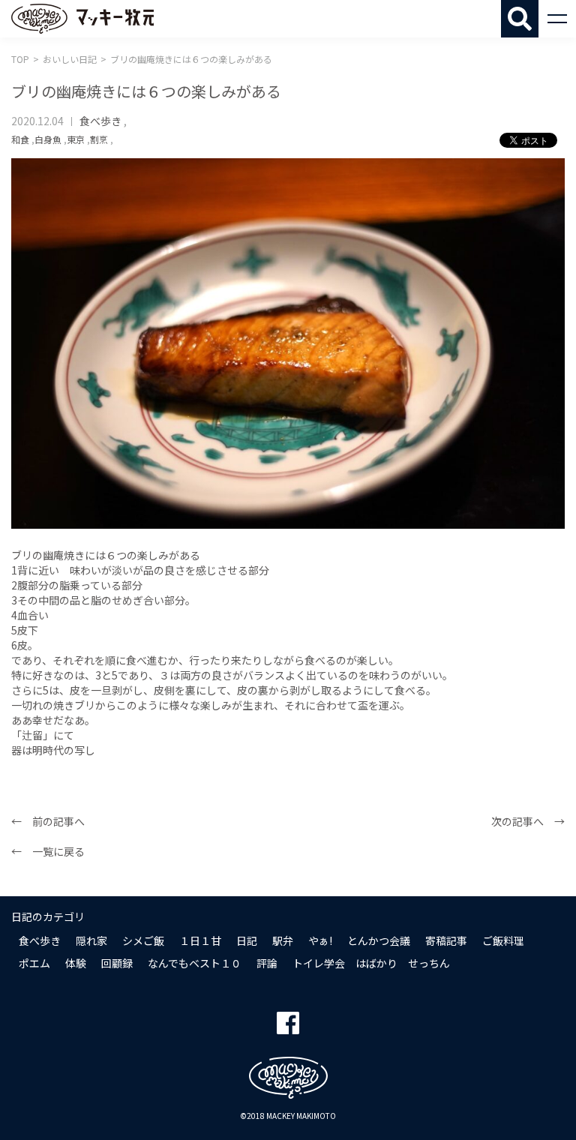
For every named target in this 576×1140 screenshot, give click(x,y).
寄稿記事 (446, 940)
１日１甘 (200, 940)
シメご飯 (143, 940)
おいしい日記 (70, 58)
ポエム (34, 963)
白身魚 (48, 139)
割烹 (99, 139)
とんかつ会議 (378, 940)
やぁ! (320, 940)
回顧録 (117, 963)
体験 (75, 963)
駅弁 (282, 940)
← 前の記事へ (48, 821)
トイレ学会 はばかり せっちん (371, 963)
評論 (267, 963)
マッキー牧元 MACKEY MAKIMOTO (82, 19)
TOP (20, 58)
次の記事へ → (528, 821)
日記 (246, 940)
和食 (20, 139)
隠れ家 (91, 940)
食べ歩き (101, 120)
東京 (76, 139)
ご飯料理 (503, 940)
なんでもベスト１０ (195, 963)
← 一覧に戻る (48, 851)
